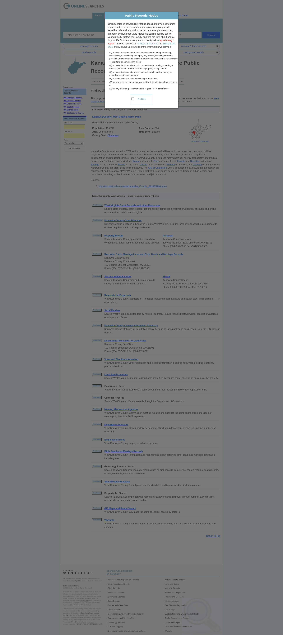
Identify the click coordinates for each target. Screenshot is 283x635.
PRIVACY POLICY (148, 43)
